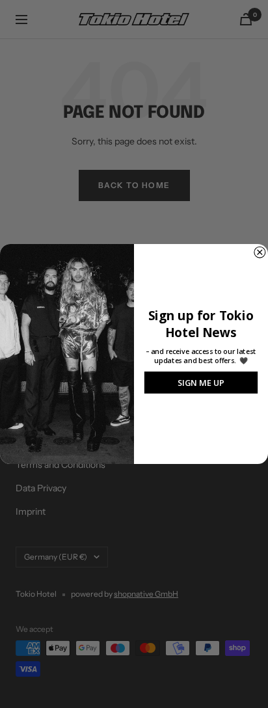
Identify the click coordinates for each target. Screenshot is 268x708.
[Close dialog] (259, 252)
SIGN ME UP (201, 382)
